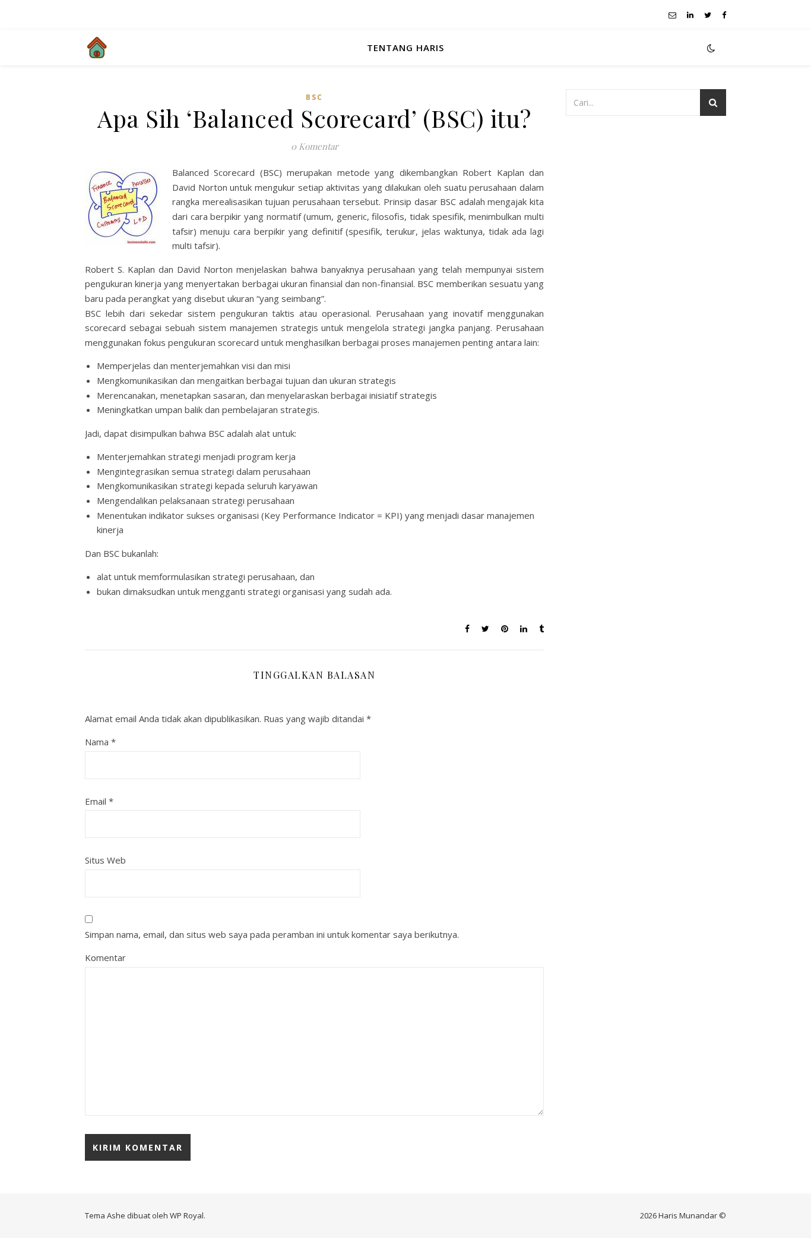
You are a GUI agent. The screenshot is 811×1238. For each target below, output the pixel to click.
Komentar (105, 957)
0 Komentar (314, 146)
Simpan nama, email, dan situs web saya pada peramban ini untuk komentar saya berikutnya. (272, 934)
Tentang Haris (405, 47)
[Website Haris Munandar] (97, 47)
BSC (314, 97)
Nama (100, 742)
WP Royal (187, 1215)
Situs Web (105, 860)
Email (99, 801)
